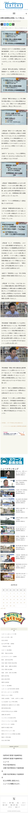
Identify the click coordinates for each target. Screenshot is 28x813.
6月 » (4, 608)
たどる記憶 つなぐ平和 (8, 701)
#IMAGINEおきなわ (7, 711)
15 (7, 599)
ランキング (23, 804)
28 (3, 605)
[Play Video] (14, 38)
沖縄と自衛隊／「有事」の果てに (11, 698)
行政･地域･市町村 (7, 663)
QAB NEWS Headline (15, 811)
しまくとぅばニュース (8, 634)
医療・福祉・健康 (7, 666)
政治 (3, 679)
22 (7, 602)
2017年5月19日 (17, 21)
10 (14, 596)
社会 (3, 740)
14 (3, 599)
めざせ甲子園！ (6, 643)
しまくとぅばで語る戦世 (8, 688)
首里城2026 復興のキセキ (9, 705)
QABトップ (17, 807)
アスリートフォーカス (8, 721)
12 (21, 596)
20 (24, 599)
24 (14, 602)
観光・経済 (5, 659)
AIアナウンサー (6, 724)
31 (14, 605)
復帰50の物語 (5, 727)
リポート (4, 685)
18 (17, 599)
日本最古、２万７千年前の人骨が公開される (11, 422)
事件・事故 (5, 653)
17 (14, 599)
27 (24, 602)
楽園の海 (4, 714)
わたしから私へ (6, 637)
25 (17, 602)
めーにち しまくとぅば (8, 692)
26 (21, 602)
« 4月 (1, 608)
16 (10, 599)
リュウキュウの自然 (7, 717)
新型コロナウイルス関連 (8, 734)
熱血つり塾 (5, 737)
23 (10, 602)
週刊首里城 (5, 708)
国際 (3, 682)
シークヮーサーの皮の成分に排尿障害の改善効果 (15, 426)
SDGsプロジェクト (7, 730)
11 (17, 596)
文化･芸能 (4, 669)
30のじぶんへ (5, 695)
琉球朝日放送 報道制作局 (6, 21)
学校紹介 (5, 646)
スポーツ (4, 650)
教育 (3, 675)
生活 (3, 640)
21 (3, 602)
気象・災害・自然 (7, 672)
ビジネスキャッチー (7, 656)
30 (10, 605)
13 (24, 596)
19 (21, 599)
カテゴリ (10, 807)
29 (7, 605)
